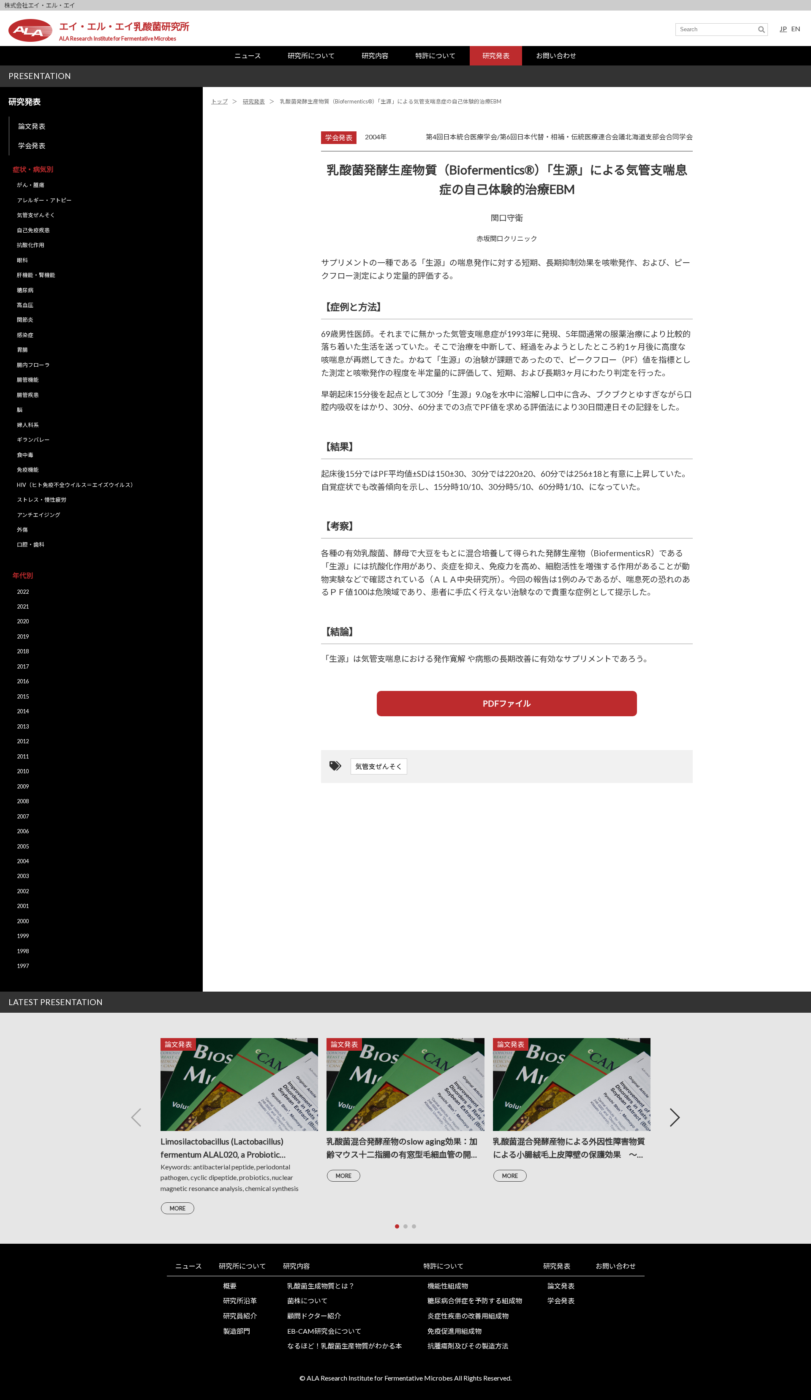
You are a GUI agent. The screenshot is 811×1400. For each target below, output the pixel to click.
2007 (23, 816)
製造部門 (236, 1331)
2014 (23, 711)
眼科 (22, 260)
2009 (23, 786)
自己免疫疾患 (33, 230)
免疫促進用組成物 (454, 1331)
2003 (23, 876)
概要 (230, 1286)
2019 (23, 636)
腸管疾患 (28, 394)
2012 (23, 741)
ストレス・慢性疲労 (41, 499)
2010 (23, 771)
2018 (23, 651)
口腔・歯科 (30, 544)
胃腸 (22, 349)
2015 (23, 696)
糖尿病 (25, 290)
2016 (23, 681)
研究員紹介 (240, 1316)
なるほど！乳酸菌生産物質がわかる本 (344, 1346)
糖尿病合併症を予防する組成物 (474, 1301)
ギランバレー (33, 439)
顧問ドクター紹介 (314, 1316)
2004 (23, 861)
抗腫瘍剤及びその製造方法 (468, 1346)
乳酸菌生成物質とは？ (321, 1286)
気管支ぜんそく (36, 215)
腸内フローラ (33, 365)
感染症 (25, 335)
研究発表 (495, 56)
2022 (23, 591)
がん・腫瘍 (30, 185)
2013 (23, 726)
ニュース (247, 56)
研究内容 (375, 56)
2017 (23, 666)
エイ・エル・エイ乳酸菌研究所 (124, 26)
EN (795, 28)
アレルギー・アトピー (44, 200)
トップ (219, 101)
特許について (435, 56)
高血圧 (25, 305)
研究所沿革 (240, 1301)
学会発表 (31, 145)
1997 (23, 965)
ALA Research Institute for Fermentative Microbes (117, 38)
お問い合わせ (556, 56)
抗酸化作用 (30, 245)
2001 (23, 906)
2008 (23, 801)
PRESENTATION (39, 76)
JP (783, 28)
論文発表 (31, 126)
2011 (23, 756)
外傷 (22, 529)
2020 (23, 621)
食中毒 (25, 454)
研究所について (311, 56)
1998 (23, 951)
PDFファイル (507, 703)
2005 (23, 846)
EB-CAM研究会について (324, 1331)
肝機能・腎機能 (36, 275)
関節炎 (25, 319)
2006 (23, 831)
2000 (23, 921)
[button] (674, 1117)
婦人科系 (28, 424)
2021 (23, 606)
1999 (23, 935)
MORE (177, 1208)
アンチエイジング (38, 514)
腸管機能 (28, 379)
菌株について (307, 1301)
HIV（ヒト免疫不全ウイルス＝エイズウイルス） (76, 484)
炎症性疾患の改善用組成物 (468, 1316)
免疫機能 (28, 469)
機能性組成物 (447, 1286)
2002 (23, 891)
